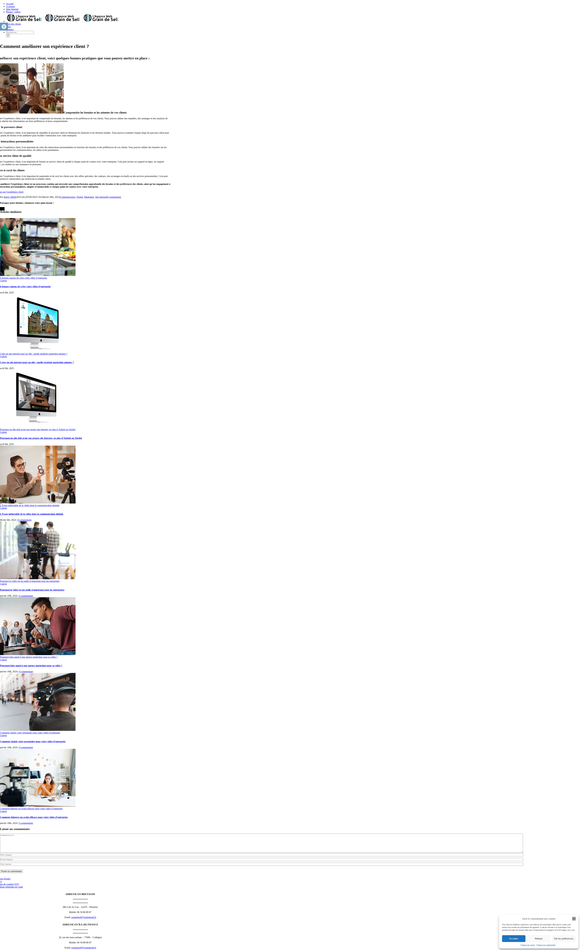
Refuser (539, 938)
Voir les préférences (564, 938)
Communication (67, 197)
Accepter (513, 938)
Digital (79, 197)
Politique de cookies (528, 945)
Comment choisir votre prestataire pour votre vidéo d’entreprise (30, 732)
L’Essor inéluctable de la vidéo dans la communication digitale (29, 505)
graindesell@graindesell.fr (83, 917)
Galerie (3, 280)
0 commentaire (114, 197)
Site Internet (101, 197)
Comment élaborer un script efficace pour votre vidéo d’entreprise (31, 808)
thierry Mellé (10, 197)
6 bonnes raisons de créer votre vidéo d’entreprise (23, 278)
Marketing (89, 197)
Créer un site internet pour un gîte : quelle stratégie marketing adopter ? (33, 353)
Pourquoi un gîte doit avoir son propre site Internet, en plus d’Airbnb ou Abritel (37, 429)
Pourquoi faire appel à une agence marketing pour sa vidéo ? (29, 657)
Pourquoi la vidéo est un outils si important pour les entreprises (30, 581)
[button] (573, 918)
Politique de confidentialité (545, 945)
